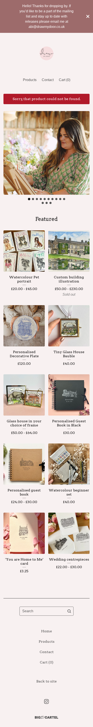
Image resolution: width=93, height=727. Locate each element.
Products (30, 80)
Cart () (64, 80)
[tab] (29, 199)
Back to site (46, 681)
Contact (48, 80)
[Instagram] (46, 701)
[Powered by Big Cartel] (46, 717)
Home (46, 631)
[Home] (46, 53)
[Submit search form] (69, 611)
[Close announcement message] (87, 16)
